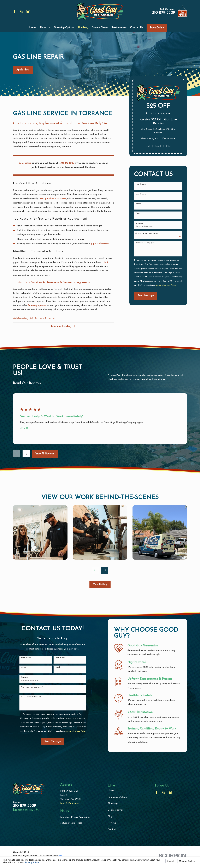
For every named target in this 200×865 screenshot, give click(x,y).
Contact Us (113, 829)
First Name (140, 184)
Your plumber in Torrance (53, 199)
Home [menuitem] (32, 27)
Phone (138, 204)
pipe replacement (100, 244)
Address (139, 223)
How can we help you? (145, 243)
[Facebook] (14, 11)
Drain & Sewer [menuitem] (100, 27)
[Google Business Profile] (28, 11)
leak (106, 262)
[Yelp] (21, 11)
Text (147, 146)
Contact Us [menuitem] (136, 27)
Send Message (146, 295)
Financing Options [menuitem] (64, 27)
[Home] (100, 11)
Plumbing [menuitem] (83, 27)
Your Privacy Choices (49, 856)
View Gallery (100, 584)
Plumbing (113, 803)
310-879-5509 (163, 13)
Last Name (140, 194)
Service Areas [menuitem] (119, 27)
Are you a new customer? (146, 233)
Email (158, 146)
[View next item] (26, 453)
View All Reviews (44, 453)
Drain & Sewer (115, 810)
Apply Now (22, 69)
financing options (37, 306)
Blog (110, 816)
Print (168, 146)
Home (111, 790)
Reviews (112, 823)
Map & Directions (69, 803)
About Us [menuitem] (45, 27)
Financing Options (117, 797)
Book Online (157, 27)
